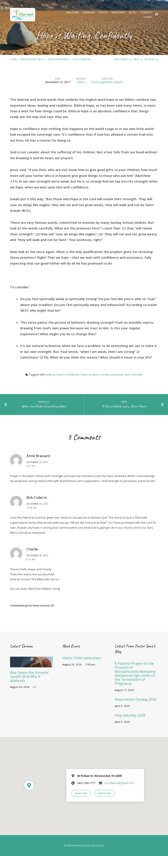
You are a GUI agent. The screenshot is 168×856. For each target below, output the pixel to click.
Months (150, 59)
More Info (81, 793)
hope (59, 374)
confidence (71, 374)
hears (84, 374)
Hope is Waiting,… (82, 59)
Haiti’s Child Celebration (81, 658)
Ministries (118, 12)
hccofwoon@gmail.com (119, 783)
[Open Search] (156, 14)
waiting (50, 374)
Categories (121, 59)
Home (13, 59)
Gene (81, 82)
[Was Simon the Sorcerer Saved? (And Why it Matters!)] (31, 665)
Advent (118, 82)
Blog (132, 12)
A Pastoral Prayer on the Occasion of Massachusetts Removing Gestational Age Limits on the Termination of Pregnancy (135, 673)
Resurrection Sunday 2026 (136, 699)
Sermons (89, 12)
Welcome (72, 12)
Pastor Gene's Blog (32, 59)
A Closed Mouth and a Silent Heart (124, 406)
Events (103, 12)
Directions (104, 793)
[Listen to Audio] (34, 687)
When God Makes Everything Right (44, 406)
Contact (146, 12)
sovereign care (120, 374)
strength (137, 374)
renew (105, 374)
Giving (148, 17)
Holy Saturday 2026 (130, 715)
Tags (136, 59)
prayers (94, 374)
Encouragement (58, 59)
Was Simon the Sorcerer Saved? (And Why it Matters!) (29, 676)
